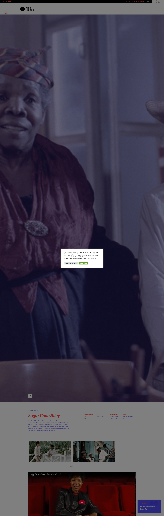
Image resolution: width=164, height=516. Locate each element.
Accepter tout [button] (83, 263)
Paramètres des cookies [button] (71, 263)
